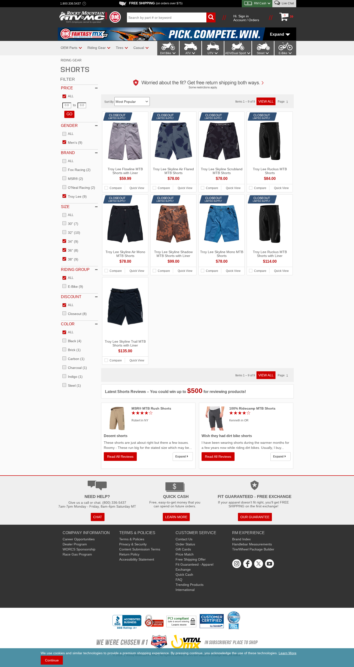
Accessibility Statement (136, 559)
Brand (68, 153)
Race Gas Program (77, 554)
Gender (69, 126)
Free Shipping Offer (191, 559)
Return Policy (129, 554)
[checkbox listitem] (67, 96)
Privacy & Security (133, 544)
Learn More (287, 653)
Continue (52, 660)
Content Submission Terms (139, 549)
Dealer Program (75, 544)
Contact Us (184, 539)
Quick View (137, 188)
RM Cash (260, 3)
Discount (71, 297)
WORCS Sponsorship (79, 549)
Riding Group (75, 270)
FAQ (179, 580)
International (185, 590)
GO (69, 114)
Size (65, 207)
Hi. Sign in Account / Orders (246, 18)
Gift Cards (183, 549)
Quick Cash (184, 574)
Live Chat (287, 3)
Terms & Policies (131, 539)
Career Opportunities (79, 539)
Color (68, 324)
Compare (116, 188)
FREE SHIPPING (156, 3)
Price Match (185, 554)
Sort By (109, 102)
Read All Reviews (120, 456)
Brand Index (241, 539)
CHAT (97, 517)
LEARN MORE (176, 517)
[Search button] (211, 17)
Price (67, 88)
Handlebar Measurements (252, 544)
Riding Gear (71, 60)
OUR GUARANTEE (254, 517)
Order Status (185, 544)
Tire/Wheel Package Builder (253, 549)
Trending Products (189, 585)
